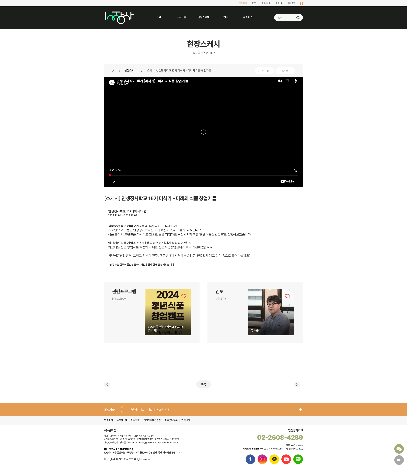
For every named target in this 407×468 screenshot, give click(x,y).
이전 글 (265, 70)
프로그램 (181, 17)
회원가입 (243, 3)
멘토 (225, 17)
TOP (399, 459)
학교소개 (108, 420)
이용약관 (135, 420)
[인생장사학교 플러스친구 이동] (274, 459)
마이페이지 (266, 3)
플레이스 (248, 17)
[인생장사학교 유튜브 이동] (286, 459)
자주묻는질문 (171, 420)
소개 (159, 17)
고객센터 (279, 3)
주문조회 (291, 3)
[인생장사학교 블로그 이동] (298, 459)
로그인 (254, 3)
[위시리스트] (183, 296)
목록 (203, 384)
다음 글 (284, 70)
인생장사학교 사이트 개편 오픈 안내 (149, 409)
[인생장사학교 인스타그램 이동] (262, 459)
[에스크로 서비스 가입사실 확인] (118, 449)
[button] (122, 407)
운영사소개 (122, 420)
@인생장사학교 (259, 448)
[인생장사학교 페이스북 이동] (250, 459)
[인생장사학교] (119, 18)
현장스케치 (203, 17)
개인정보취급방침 (152, 420)
